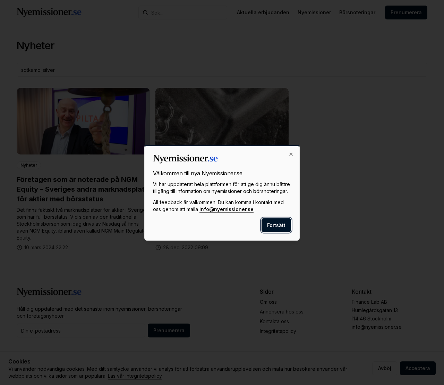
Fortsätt (276, 225)
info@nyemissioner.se (226, 209)
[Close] (291, 154)
